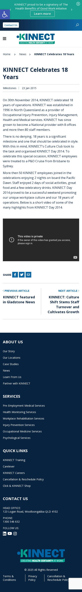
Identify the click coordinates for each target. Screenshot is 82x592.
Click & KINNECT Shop (17, 486)
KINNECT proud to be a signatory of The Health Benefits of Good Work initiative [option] (41, 9)
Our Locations (11, 357)
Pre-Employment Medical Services (24, 405)
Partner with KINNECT (16, 383)
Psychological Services (17, 438)
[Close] (78, 4)
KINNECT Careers (14, 473)
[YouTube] (10, 533)
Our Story (9, 351)
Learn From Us (12, 377)
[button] (5, 14)
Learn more (42, 14)
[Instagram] (15, 533)
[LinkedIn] (4, 533)
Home (6, 54)
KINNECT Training (14, 460)
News (22, 54)
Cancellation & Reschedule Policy (23, 479)
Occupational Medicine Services (22, 431)
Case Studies (11, 364)
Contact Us (10, 25)
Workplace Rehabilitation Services (23, 418)
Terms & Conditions (9, 578)
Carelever (8, 466)
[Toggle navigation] (4, 39)
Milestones (9, 88)
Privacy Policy (32, 578)
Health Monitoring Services (19, 412)
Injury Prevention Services (19, 425)
